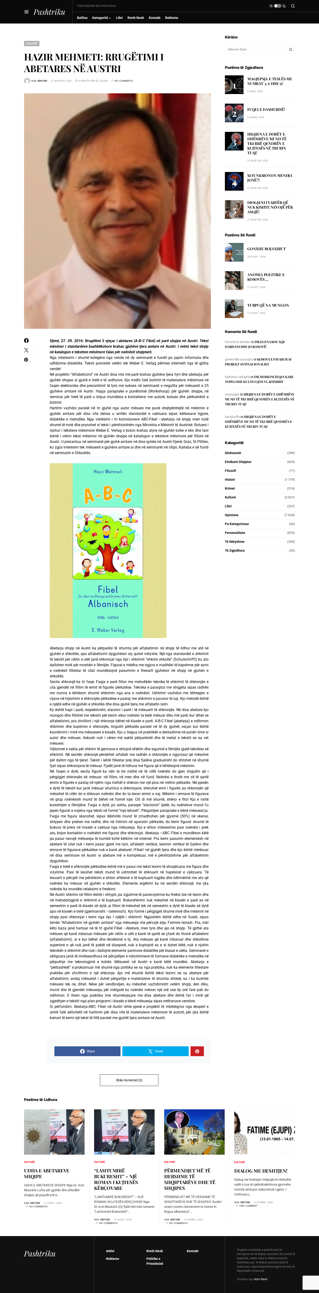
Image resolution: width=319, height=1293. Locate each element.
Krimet (230, 488)
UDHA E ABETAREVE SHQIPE (46, 1173)
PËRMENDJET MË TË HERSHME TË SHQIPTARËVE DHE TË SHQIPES (190, 1179)
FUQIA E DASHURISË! (266, 109)
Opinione (231, 515)
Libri (228, 506)
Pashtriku (49, 12)
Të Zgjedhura (235, 550)
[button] (26, 11)
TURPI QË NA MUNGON (268, 305)
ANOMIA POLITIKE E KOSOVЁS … (266, 277)
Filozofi (230, 471)
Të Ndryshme (235, 541)
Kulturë (31, 43)
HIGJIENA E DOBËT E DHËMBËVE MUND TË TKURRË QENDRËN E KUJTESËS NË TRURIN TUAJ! (267, 143)
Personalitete (235, 533)
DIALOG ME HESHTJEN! (260, 1170)
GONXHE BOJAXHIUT (266, 248)
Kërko (291, 49)
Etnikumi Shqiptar (238, 462)
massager (232, 394)
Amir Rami (260, 1279)
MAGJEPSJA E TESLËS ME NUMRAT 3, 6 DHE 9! (269, 81)
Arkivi (110, 1251)
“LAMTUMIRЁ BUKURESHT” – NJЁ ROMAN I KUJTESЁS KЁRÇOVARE (116, 1179)
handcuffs (232, 417)
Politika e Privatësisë (154, 1261)
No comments (124, 80)
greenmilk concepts (239, 359)
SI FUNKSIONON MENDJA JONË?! (269, 177)
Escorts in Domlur (237, 342)
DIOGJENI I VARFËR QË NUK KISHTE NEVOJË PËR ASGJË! (270, 207)
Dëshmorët (233, 453)
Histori (230, 479)
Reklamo (112, 1259)
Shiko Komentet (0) (129, 1080)
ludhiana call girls (237, 377)
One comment (248, 1205)
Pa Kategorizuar (237, 524)
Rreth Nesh (154, 1251)
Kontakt (192, 1251)
